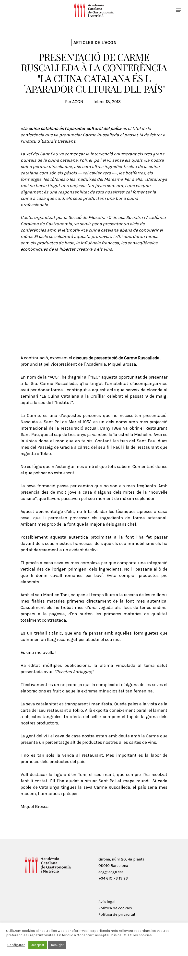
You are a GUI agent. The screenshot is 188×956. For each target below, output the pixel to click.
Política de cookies (115, 908)
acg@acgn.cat (110, 872)
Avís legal (107, 901)
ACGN (77, 101)
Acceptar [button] (37, 945)
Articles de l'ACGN (95, 42)
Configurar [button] (16, 945)
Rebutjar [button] (57, 945)
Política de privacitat (116, 914)
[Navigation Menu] (178, 10)
